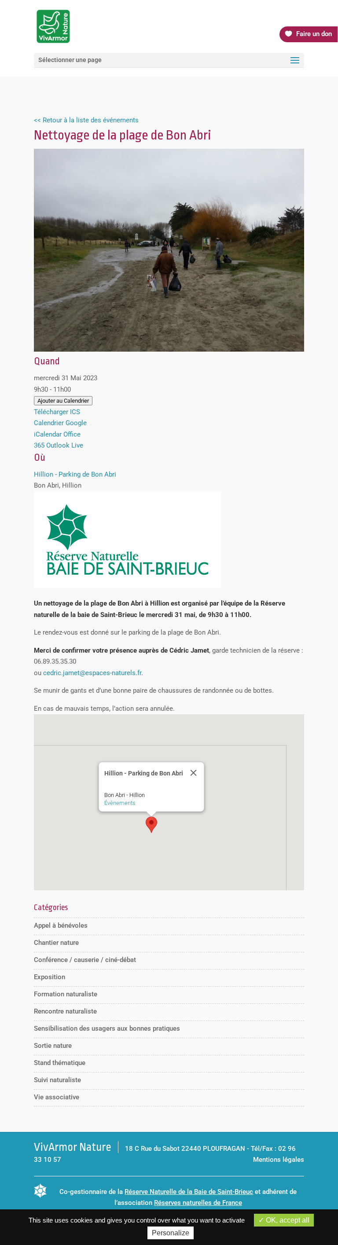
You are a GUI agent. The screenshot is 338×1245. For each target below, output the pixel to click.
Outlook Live (64, 445)
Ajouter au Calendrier (63, 400)
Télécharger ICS (57, 412)
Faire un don (314, 34)
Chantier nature (56, 943)
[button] (151, 824)
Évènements (119, 803)
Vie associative (56, 1097)
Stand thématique (59, 1063)
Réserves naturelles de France (198, 1203)
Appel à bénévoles (61, 925)
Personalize (170, 1233)
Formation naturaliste (65, 994)
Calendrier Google (60, 423)
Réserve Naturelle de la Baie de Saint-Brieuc (189, 1192)
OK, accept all (286, 1220)
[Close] (193, 772)
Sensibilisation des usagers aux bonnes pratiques (107, 1028)
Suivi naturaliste (57, 1080)
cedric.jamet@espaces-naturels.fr (92, 673)
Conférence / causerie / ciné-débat (85, 960)
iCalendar (48, 434)
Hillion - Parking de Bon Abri (75, 474)
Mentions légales (278, 1160)
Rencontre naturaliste (65, 1011)
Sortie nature (53, 1046)
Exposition (49, 977)
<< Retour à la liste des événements (86, 120)
